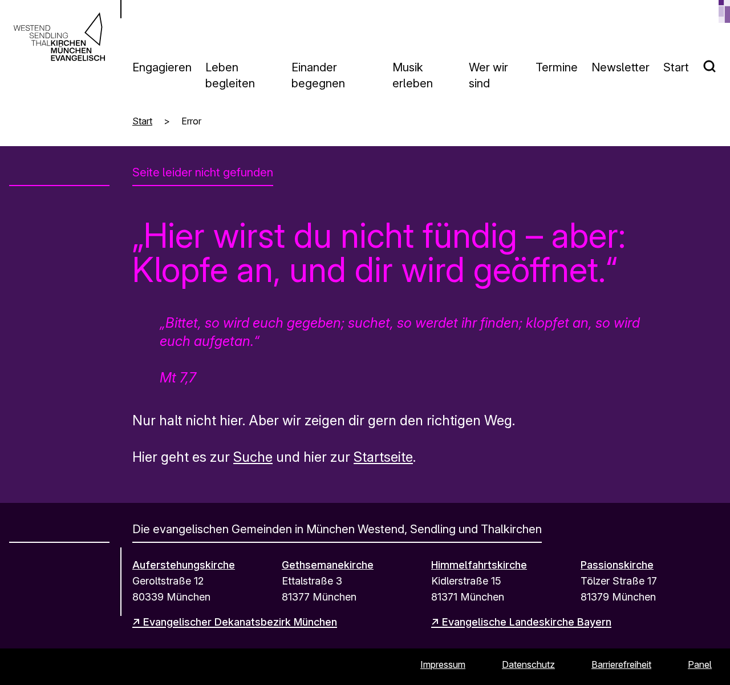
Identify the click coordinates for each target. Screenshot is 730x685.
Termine (557, 67)
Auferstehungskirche (183, 565)
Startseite (383, 457)
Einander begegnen (318, 75)
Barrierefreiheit (621, 664)
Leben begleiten (230, 75)
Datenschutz (528, 664)
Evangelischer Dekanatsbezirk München (240, 622)
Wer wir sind (488, 75)
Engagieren (162, 67)
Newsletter (620, 67)
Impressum (442, 664)
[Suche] (716, 61)
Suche (253, 457)
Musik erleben (412, 75)
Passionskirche (617, 565)
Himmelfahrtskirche (479, 565)
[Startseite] (59, 36)
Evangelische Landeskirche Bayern (526, 622)
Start (676, 67)
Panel (700, 664)
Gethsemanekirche (328, 565)
